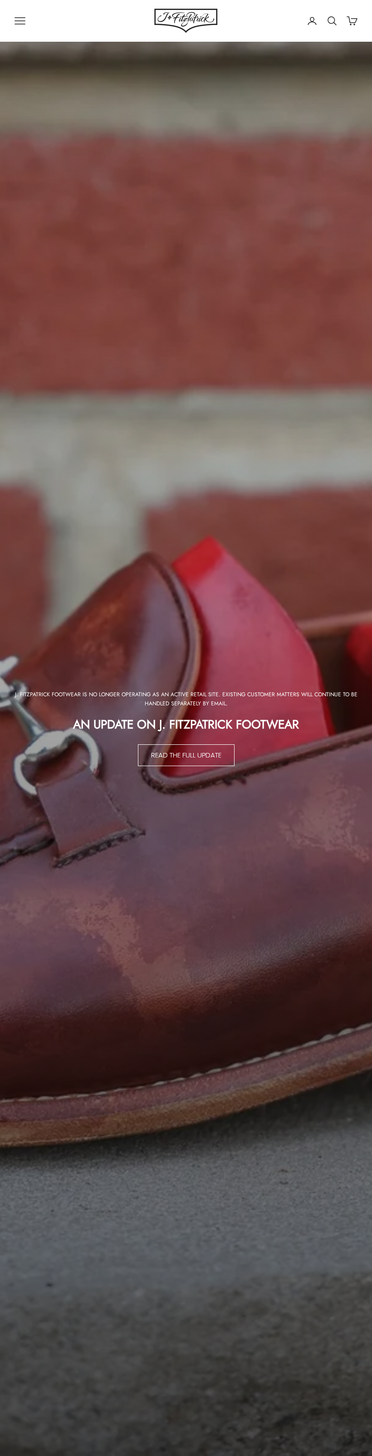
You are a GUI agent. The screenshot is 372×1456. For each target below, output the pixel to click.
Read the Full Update (186, 755)
